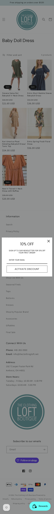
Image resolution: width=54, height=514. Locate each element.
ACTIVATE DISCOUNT (27, 269)
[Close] (48, 241)
